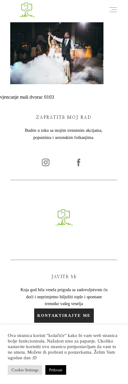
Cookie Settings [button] (25, 370)
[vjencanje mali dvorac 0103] (56, 82)
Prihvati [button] (55, 370)
